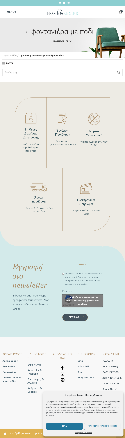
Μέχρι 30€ (83, 366)
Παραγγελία (9, 372)
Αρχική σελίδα (9, 56)
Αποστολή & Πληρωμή (34, 372)
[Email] (64, 3)
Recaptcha (67, 291)
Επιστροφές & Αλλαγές (35, 381)
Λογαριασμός (10, 361)
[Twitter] (60, 3)
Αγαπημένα (8, 366)
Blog (80, 372)
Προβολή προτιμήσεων (102, 426)
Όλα (64, 426)
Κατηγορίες (60, 41)
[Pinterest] (68, 3)
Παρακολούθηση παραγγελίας (11, 379)
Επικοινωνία (34, 364)
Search (118, 72)
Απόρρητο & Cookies (83, 433)
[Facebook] (56, 3)
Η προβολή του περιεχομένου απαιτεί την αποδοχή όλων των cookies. (82, 300)
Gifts (80, 361)
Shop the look (85, 377)
